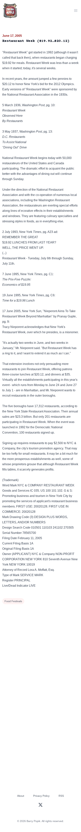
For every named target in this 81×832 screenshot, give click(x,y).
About (20, 795)
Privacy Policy (41, 795)
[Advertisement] (40, 647)
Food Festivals (13, 601)
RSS (61, 795)
